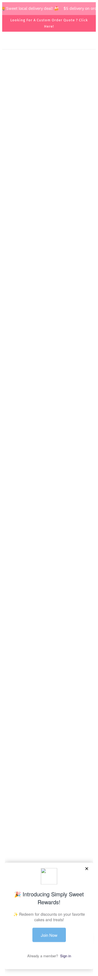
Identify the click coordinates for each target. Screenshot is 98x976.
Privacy (49, 827)
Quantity (16, 606)
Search (49, 793)
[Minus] (12, 617)
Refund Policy (49, 835)
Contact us (49, 810)
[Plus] (36, 617)
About (49, 801)
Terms (49, 818)
